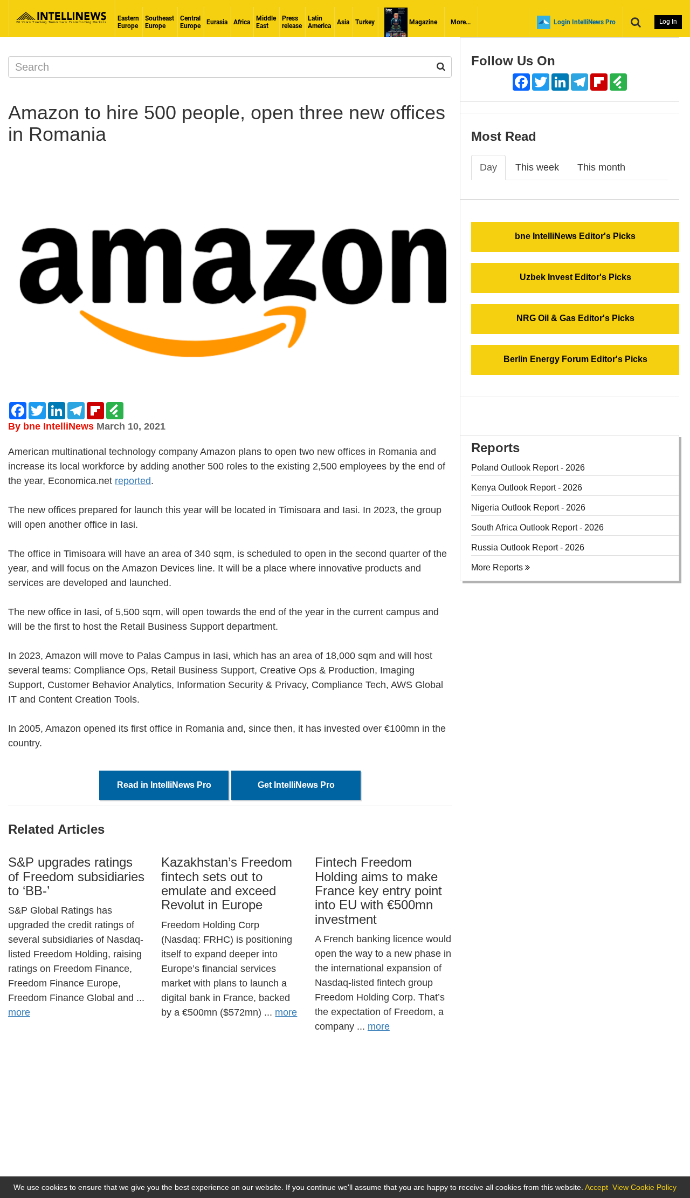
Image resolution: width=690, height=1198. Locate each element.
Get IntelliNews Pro (296, 784)
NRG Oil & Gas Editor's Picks (575, 318)
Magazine (422, 22)
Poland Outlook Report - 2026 (528, 467)
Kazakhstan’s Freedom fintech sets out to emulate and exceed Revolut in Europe (226, 883)
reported (133, 480)
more (19, 1012)
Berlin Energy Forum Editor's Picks (575, 359)
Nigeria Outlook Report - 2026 (528, 507)
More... (461, 22)
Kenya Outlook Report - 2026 (526, 487)
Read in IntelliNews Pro (164, 784)
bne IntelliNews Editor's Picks (575, 236)
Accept (596, 1187)
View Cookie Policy (644, 1187)
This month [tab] (601, 167)
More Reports (498, 567)
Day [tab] (488, 167)
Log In (668, 21)
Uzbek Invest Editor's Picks (575, 277)
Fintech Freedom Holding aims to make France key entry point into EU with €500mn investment (378, 891)
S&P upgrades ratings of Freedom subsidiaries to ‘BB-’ (76, 876)
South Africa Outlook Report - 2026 (537, 527)
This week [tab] (537, 167)
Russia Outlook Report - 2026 (527, 547)
